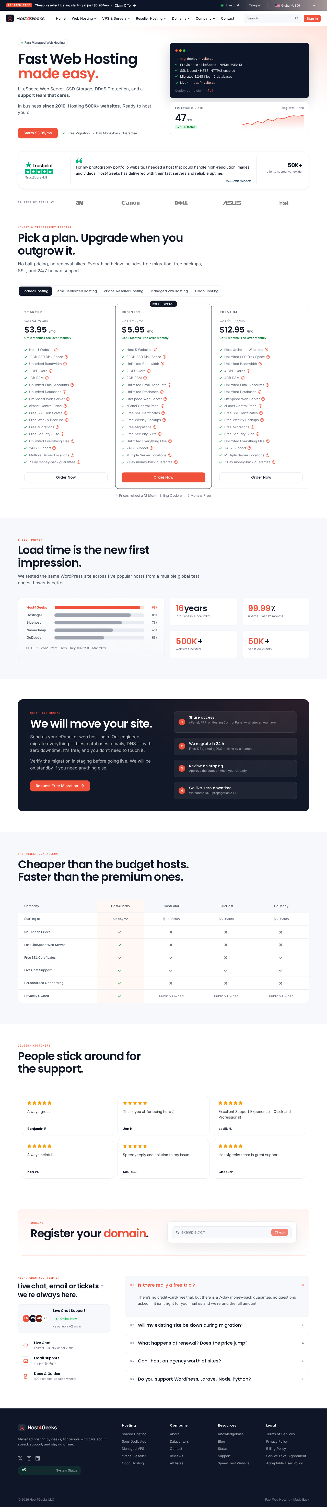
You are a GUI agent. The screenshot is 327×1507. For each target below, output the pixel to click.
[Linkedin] (37, 1458)
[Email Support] (25, 1361)
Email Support (46, 1358)
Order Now (66, 477)
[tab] (35, 291)
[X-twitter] (20, 1458)
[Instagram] (29, 1458)
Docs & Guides (47, 1373)
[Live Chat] (25, 1345)
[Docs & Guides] (25, 1376)
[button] (295, 5)
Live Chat (42, 1342)
